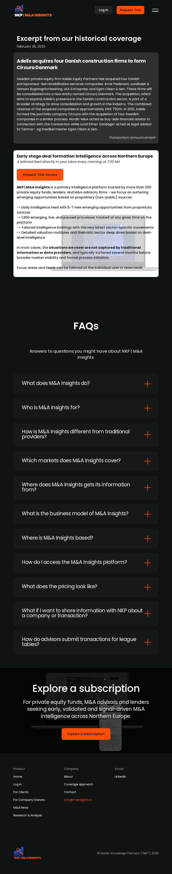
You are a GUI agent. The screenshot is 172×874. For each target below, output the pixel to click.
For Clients (20, 792)
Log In (103, 10)
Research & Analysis (27, 815)
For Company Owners (29, 800)
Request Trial (130, 10)
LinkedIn (120, 776)
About (68, 776)
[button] (155, 10)
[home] (34, 9)
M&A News (20, 807)
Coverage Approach (78, 784)
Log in (17, 784)
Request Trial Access (40, 174)
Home (17, 776)
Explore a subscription (86, 734)
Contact (70, 792)
